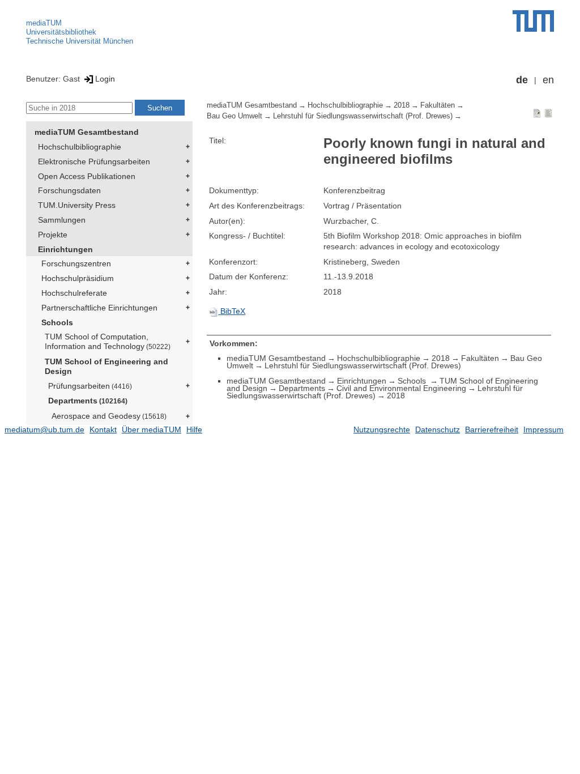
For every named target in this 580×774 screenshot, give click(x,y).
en (548, 80)
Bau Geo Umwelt (234, 116)
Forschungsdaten (69, 190)
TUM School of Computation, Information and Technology (107, 341)
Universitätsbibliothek (61, 32)
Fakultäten (437, 105)
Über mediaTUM (151, 429)
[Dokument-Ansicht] (537, 113)
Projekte (52, 234)
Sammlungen (62, 219)
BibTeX (231, 311)
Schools (57, 322)
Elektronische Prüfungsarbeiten (94, 161)
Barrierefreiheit (491, 429)
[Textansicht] (548, 113)
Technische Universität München (79, 41)
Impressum (543, 429)
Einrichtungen (65, 249)
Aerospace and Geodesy (109, 415)
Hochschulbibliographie (79, 146)
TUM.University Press (77, 205)
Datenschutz (437, 429)
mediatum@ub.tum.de (44, 429)
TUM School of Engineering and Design (106, 366)
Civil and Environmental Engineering (401, 388)
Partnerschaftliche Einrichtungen (99, 307)
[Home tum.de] (533, 21)
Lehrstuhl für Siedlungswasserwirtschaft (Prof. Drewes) (363, 116)
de (522, 80)
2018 (402, 105)
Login (105, 78)
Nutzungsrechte (381, 429)
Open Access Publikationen (86, 176)
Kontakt (103, 429)
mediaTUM (44, 23)
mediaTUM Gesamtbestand (87, 132)
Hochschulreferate (74, 292)
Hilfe (194, 429)
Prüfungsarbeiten (90, 385)
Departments (87, 400)
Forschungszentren (76, 263)
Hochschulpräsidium (77, 278)
